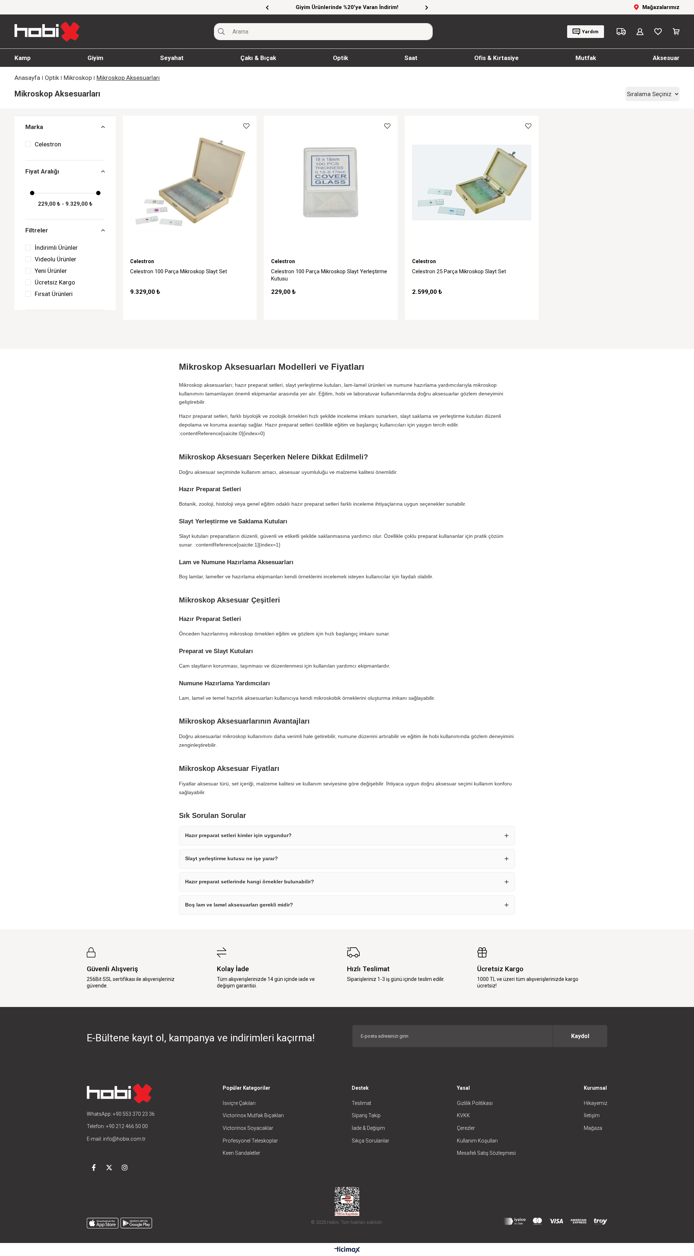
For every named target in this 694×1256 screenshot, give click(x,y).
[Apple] (103, 1223)
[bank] (555, 1221)
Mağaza (593, 1128)
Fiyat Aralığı (42, 171)
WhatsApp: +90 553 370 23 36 (121, 1114)
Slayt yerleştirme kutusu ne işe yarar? (231, 858)
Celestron (48, 144)
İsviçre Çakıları (239, 1103)
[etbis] (347, 1201)
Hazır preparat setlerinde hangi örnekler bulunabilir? (249, 881)
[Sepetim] (676, 31)
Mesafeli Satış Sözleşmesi (486, 1153)
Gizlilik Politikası (475, 1103)
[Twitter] (109, 1167)
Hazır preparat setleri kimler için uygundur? (238, 835)
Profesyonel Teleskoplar (250, 1141)
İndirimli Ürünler (56, 247)
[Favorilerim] (658, 31)
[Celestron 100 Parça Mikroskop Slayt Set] (189, 182)
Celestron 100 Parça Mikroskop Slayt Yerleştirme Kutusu (329, 275)
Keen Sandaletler (241, 1153)
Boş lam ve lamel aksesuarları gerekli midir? (239, 905)
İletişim (592, 1115)
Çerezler (466, 1128)
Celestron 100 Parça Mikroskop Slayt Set (178, 271)
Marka (34, 126)
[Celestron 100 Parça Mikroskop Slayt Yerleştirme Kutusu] (330, 182)
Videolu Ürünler (55, 259)
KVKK (463, 1115)
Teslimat (361, 1103)
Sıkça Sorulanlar (370, 1141)
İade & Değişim (368, 1128)
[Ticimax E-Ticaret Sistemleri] (347, 1250)
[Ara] (221, 31)
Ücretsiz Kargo (55, 282)
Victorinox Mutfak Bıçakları (253, 1115)
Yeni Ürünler (51, 270)
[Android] (136, 1223)
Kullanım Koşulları (477, 1141)
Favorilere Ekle (246, 126)
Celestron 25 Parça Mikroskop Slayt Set (459, 271)
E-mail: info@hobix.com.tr (116, 1139)
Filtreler (36, 230)
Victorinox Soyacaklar (248, 1128)
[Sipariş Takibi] (621, 31)
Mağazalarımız (661, 7)
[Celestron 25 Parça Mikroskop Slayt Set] (471, 182)
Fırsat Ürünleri (54, 293)
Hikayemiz (595, 1103)
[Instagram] (125, 1167)
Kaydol (580, 1036)
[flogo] (119, 1093)
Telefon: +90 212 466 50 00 (117, 1126)
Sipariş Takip (366, 1115)
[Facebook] (93, 1167)
